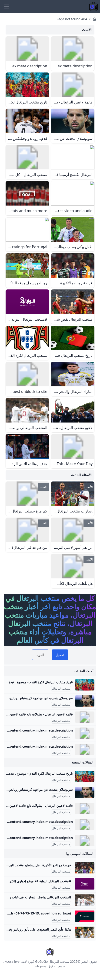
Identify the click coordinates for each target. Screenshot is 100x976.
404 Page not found (72, 19)
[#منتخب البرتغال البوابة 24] (84, 884)
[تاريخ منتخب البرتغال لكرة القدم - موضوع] (84, 685)
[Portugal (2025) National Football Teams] (84, 733)
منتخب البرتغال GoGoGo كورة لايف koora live (37, 961)
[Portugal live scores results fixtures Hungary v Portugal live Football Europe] (84, 916)
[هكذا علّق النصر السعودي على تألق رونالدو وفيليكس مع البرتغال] (84, 932)
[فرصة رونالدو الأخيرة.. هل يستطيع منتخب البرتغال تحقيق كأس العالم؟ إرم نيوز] (84, 867)
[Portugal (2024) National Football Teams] (84, 749)
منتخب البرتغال (61, 689)
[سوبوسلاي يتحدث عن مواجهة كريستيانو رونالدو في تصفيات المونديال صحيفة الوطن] (84, 701)
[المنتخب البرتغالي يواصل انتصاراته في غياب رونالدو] (84, 900)
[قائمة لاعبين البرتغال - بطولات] (84, 717)
